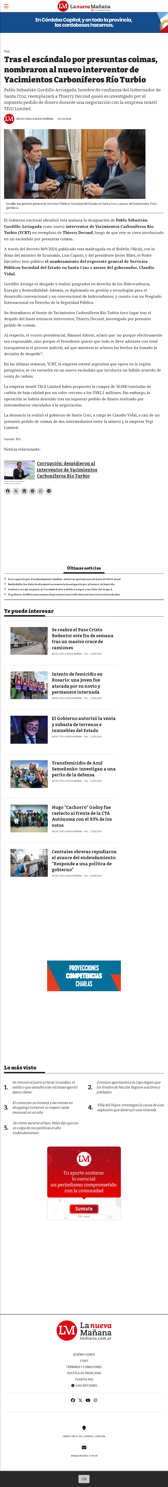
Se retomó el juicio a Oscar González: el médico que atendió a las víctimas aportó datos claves (44, 1087)
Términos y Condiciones (84, 1367)
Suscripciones (86, 1385)
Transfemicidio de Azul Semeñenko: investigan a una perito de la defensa (84, 769)
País (7, 51)
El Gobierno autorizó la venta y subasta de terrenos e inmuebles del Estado (84, 724)
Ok (84, 1479)
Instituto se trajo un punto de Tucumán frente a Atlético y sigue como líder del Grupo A (60, 589)
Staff (84, 1361)
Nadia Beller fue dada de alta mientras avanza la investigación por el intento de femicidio (61, 584)
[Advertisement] (84, 528)
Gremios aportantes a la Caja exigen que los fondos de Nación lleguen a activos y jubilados (128, 1087)
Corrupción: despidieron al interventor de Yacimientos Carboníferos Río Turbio (67, 470)
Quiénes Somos (84, 1354)
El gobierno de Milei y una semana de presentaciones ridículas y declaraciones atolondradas (64, 594)
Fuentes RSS (84, 1379)
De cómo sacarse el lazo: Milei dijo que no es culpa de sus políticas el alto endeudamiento (45, 1128)
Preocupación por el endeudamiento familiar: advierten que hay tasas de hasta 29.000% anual (64, 579)
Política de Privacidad (84, 1373)
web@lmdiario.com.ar (84, 1456)
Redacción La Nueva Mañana (34, 119)
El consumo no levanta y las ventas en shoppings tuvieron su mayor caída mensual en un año (42, 1108)
